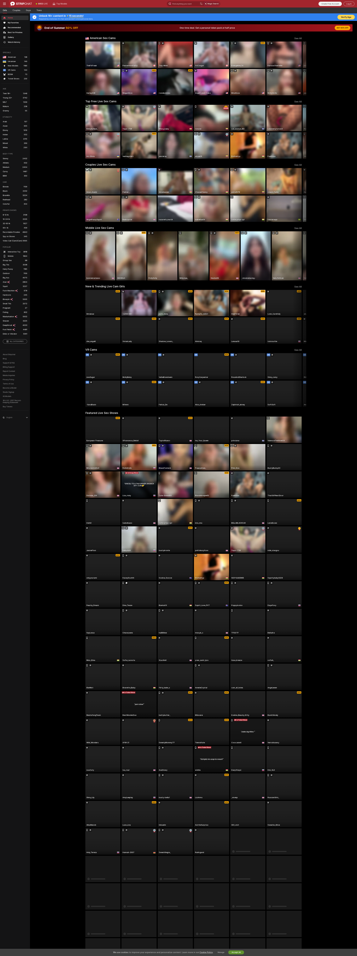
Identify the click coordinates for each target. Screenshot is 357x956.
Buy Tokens (7, 407)
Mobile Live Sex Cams (99, 228)
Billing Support (9, 367)
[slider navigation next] (299, 68)
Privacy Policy (8, 380)
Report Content (9, 371)
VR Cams (91, 349)
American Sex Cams (103, 38)
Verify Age (346, 17)
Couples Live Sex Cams (100, 164)
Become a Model (9, 388)
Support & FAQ (9, 363)
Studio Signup (8, 392)
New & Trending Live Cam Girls (105, 286)
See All (298, 38)
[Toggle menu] (4, 4)
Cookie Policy (206, 952)
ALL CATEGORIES (17, 341)
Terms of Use (8, 384)
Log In (349, 4)
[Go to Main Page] (21, 4)
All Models (7, 396)
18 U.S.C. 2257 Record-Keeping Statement (12, 401)
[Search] (201, 4)
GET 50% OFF (342, 28)
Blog (5, 359)
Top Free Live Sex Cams (100, 101)
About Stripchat (9, 355)
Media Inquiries (9, 375)
